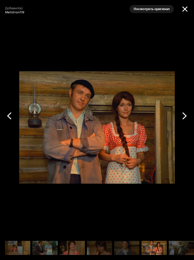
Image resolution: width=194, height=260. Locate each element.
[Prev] (9, 116)
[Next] (184, 116)
